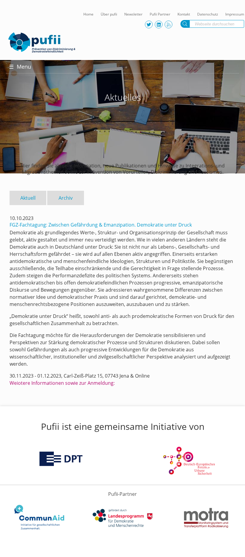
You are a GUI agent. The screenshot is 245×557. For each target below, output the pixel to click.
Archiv (66, 198)
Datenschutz (207, 14)
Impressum (234, 14)
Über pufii (109, 14)
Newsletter (133, 14)
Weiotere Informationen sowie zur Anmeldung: (62, 383)
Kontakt (183, 14)
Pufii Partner (160, 14)
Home (88, 14)
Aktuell (28, 198)
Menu (20, 66)
